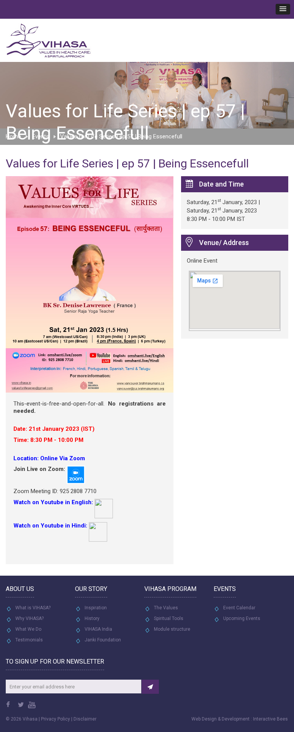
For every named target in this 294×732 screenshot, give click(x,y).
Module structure (172, 629)
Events (40, 136)
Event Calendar (239, 607)
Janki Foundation (103, 640)
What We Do (28, 629)
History (92, 618)
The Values (166, 607)
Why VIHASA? (29, 618)
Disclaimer (85, 719)
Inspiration (96, 607)
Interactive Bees (270, 719)
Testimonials (29, 640)
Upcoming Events (241, 618)
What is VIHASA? (33, 607)
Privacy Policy (55, 719)
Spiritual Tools (168, 618)
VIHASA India (98, 629)
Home (13, 136)
